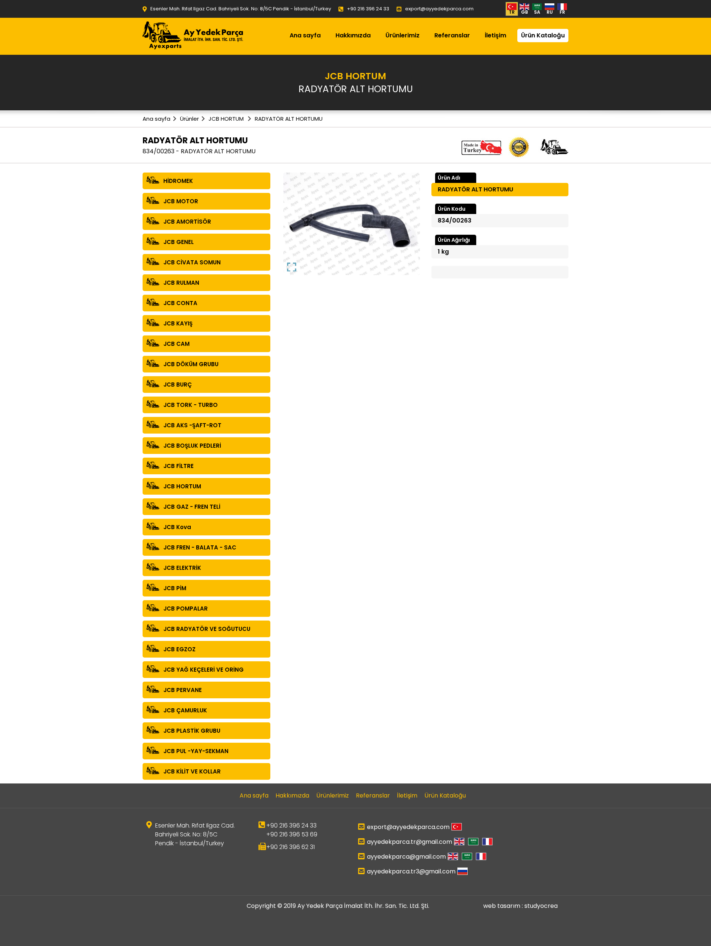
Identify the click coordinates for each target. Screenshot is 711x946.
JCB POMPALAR (185, 608)
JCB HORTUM (226, 118)
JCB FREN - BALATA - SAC (199, 547)
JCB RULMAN (181, 283)
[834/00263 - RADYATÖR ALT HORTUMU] (351, 223)
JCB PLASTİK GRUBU (191, 731)
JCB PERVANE (182, 690)
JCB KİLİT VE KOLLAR (192, 771)
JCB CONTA (180, 303)
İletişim (495, 35)
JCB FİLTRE (178, 466)
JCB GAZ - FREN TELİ (191, 507)
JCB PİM (174, 588)
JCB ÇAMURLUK (185, 710)
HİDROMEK (178, 181)
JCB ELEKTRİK (182, 568)
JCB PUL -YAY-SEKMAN (195, 751)
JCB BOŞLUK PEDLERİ (192, 445)
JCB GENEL (178, 242)
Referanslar (452, 35)
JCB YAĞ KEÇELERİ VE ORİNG (203, 669)
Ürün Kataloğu (543, 35)
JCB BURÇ (177, 384)
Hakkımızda (353, 35)
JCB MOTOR (180, 201)
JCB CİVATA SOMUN (192, 262)
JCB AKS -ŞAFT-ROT (192, 425)
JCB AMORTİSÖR (187, 221)
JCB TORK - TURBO (190, 405)
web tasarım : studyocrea (520, 906)
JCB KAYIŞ (178, 323)
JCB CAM (176, 344)
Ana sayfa (305, 35)
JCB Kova (177, 527)
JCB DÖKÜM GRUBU (190, 364)
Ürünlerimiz (402, 35)
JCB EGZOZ (179, 649)
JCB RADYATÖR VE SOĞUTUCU (206, 629)
